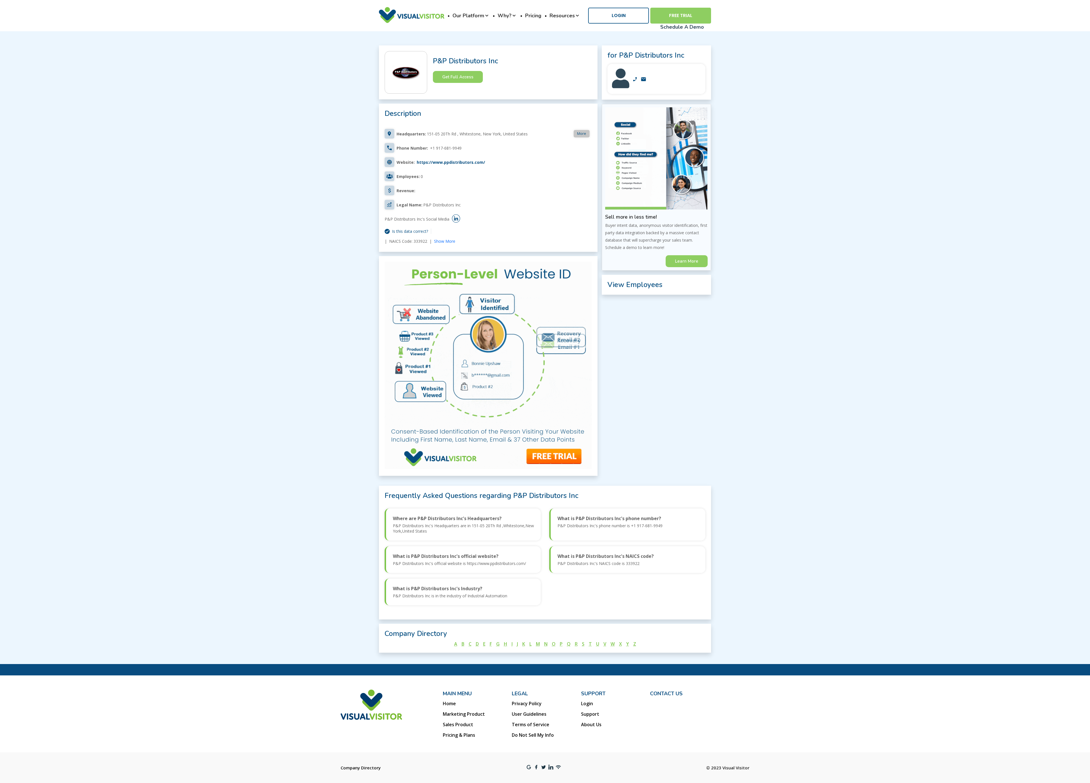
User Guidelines (529, 714)
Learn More (686, 261)
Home (449, 703)
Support (590, 714)
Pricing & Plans (459, 735)
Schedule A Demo (682, 27)
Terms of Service (530, 724)
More (581, 133)
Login (619, 15)
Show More (444, 241)
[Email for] (643, 79)
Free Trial (680, 15)
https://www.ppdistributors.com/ (451, 162)
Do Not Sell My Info (533, 735)
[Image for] (620, 86)
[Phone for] (635, 79)
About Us (591, 724)
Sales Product (458, 724)
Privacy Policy (527, 703)
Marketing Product (464, 714)
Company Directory (361, 768)
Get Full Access (457, 77)
